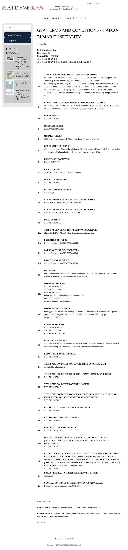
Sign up (97, 3)
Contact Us (71, 18)
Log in (89, 3)
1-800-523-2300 (67, 7)
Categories (19, 41)
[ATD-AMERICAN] (22, 8)
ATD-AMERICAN (63, 545)
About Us (57, 18)
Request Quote (14, 34)
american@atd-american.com (66, 9)
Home (45, 18)
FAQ (83, 18)
